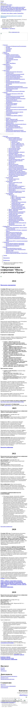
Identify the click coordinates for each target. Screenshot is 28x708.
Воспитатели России (13, 164)
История (8, 47)
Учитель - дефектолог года (17, 143)
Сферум (8, 62)
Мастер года (11, 163)
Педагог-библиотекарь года (17, 144)
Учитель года (14, 141)
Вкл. (8, 4)
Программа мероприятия (8, 285)
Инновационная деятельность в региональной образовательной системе (16, 88)
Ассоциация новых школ (12, 113)
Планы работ (9, 90)
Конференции (9, 66)
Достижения (9, 48)
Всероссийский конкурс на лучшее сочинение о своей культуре (17, 191)
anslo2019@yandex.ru (19, 654)
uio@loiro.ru (12, 28)
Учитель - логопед (15, 147)
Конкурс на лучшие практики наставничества (15, 161)
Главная (5, 255)
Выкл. (10, 4)
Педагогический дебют (14, 149)
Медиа (7, 85)
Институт (5, 45)
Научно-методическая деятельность (14, 76)
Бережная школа (10, 122)
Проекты (5, 92)
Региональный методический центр (14, 86)
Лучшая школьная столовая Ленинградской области (17, 205)
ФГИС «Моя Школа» (11, 63)
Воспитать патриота (13, 150)
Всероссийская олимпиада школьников (15, 243)
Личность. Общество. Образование (14, 233)
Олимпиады (9, 68)
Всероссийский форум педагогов (13, 248)
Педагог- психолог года (16, 146)
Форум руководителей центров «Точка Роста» (16, 253)
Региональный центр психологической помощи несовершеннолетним (15, 75)
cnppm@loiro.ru (7, 405)
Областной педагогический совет (14, 232)
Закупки (8, 80)
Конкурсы (8, 65)
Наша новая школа (13, 185)
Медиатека (8, 60)
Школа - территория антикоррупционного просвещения (16, 199)
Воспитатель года (15, 142)
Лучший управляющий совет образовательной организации (18, 207)
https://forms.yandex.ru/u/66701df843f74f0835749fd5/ (12, 401)
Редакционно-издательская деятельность (15, 79)
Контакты (8, 51)
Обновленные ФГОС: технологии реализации (16, 241)
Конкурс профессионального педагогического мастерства (15, 139)
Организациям (9, 193)
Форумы (8, 69)
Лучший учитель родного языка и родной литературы (16, 176)
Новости (5, 52)
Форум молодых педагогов (12, 251)
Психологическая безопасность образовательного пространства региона (15, 237)
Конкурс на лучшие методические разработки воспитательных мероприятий (17, 157)
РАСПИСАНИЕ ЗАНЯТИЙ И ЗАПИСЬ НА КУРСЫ (13, 7)
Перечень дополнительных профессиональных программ (13, 55)
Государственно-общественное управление (16, 131)
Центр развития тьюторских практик (14, 112)
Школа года (11, 194)
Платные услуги (10, 73)
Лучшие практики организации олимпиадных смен (18, 202)
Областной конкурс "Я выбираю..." (17, 186)
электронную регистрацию (7, 642)
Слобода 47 (8, 105)
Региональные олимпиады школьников (15, 244)
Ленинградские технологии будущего (15, 130)
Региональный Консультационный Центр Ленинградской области (15, 99)
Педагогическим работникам (13, 137)
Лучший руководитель (14, 178)
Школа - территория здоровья (18, 197)
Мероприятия (6, 64)
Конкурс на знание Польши (15, 187)
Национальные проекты (11, 103)
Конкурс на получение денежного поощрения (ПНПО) (17, 152)
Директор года (12, 180)
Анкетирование (9, 58)
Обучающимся (9, 181)
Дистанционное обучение (12, 59)
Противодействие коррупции (13, 81)
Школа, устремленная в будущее (13, 234)
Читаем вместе (12, 189)
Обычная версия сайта (6, 6)
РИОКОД (8, 118)
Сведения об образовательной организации (16, 46)
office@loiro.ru (5, 28)
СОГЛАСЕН (24, 702)
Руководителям (9, 177)
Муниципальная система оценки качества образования (16, 221)
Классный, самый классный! (15, 154)
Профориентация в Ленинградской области (16, 124)
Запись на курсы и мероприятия (13, 57)
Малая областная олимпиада (12, 245)
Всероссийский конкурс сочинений (17, 188)
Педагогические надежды (15, 148)
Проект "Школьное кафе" (12, 119)
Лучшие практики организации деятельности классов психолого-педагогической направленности (16, 166)
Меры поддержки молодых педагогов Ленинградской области (15, 121)
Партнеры (8, 49)
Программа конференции (6, 526)
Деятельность (6, 70)
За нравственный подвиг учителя (16, 159)
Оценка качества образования (13, 77)
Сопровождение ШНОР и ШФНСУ (14, 115)
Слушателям (6, 53)
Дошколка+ (8, 114)
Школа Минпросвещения (12, 125)
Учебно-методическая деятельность (14, 71)
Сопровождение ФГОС (11, 104)
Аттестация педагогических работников (15, 91)
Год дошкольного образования (13, 126)
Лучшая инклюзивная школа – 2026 (17, 225)
